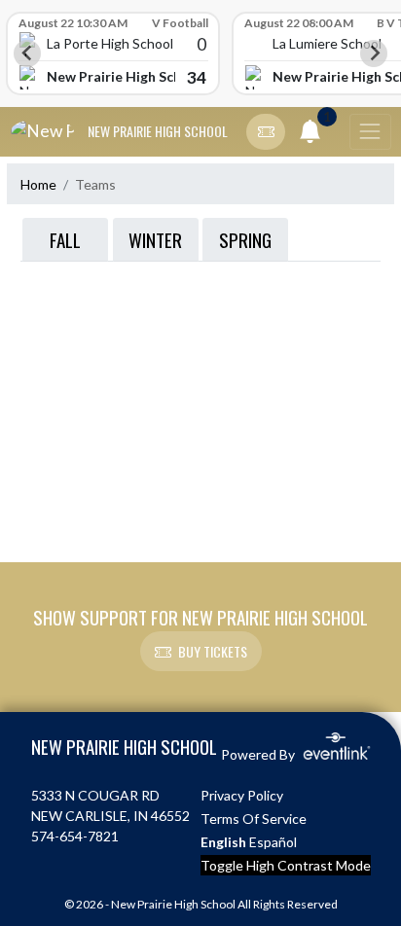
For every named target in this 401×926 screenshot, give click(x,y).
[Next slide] (373, 53)
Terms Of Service (253, 818)
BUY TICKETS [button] (212, 651)
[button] (265, 132)
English (223, 842)
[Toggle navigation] (369, 132)
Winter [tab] (155, 239)
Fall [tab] (65, 239)
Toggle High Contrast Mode (285, 865)
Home (38, 184)
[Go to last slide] (27, 53)
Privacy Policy (241, 795)
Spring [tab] (245, 239)
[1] (310, 134)
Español (273, 842)
